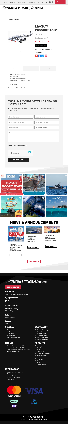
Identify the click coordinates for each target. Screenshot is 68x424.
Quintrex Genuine (42, 355)
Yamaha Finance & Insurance (15, 372)
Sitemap (45, 419)
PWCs (38, 350)
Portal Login (10, 334)
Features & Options (47, 69)
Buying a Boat (12, 369)
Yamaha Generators (42, 361)
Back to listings (13, 19)
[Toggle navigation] (65, 8)
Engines (9, 343)
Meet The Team (22, 2)
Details (15, 69)
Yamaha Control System (43, 353)
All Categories (41, 346)
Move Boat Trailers (42, 335)
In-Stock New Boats (42, 337)
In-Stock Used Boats (42, 339)
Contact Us (12, 2)
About (5, 2)
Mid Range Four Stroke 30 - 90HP (16, 348)
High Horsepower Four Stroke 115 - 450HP (18, 350)
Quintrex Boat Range (42, 330)
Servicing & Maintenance (14, 377)
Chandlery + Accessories (43, 348)
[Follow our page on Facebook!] (49, 2)
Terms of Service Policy (13, 337)
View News (33, 261)
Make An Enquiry (12, 376)
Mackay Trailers (41, 365)
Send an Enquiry (41, 46)
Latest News (32, 2)
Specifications (31, 69)
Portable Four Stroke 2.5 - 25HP (15, 346)
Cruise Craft (40, 332)
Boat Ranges (41, 327)
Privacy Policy (11, 335)
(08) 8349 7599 (12, 298)
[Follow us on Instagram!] (9, 302)
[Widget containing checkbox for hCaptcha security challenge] (20, 153)
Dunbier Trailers (41, 363)
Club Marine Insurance (13, 374)
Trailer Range (40, 351)
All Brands (40, 359)
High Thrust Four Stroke (13, 351)
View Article (14, 255)
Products (40, 343)
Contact (9, 332)
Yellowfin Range (41, 334)
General (9, 327)
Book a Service (13, 287)
